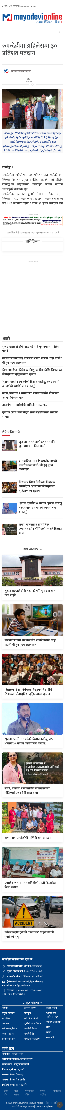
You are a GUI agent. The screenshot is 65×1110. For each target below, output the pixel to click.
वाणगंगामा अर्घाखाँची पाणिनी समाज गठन (25, 405)
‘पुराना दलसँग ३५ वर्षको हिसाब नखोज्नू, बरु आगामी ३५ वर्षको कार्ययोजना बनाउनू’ (30, 384)
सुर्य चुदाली (13, 1069)
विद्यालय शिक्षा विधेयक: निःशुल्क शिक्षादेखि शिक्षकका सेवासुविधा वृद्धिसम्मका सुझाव (32, 372)
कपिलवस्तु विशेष (9, 1029)
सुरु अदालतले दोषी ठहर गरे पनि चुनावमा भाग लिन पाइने (30, 349)
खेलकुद (27, 1013)
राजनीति (6, 1018)
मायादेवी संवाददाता (21, 71)
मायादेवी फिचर (30, 1029)
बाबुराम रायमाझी (15, 1064)
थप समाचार (32, 549)
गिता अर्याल (14, 1080)
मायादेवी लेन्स (30, 1034)
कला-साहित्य (8, 1034)
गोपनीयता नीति (29, 1093)
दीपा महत (13, 1075)
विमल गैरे (14, 1085)
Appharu (48, 1107)
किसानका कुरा (8, 1039)
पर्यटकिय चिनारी (31, 1018)
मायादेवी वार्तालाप (32, 1039)
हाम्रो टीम (6, 1093)
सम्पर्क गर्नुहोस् (43, 1093)
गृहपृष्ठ (5, 1008)
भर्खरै (6, 338)
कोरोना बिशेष (30, 1008)
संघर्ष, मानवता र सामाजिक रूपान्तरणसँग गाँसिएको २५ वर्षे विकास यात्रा (30, 395)
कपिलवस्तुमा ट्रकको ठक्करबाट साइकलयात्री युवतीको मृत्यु (29, 934)
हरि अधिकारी (12, 1054)
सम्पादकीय (50, 1037)
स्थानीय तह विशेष (53, 1022)
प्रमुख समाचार (8, 1013)
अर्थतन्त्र (5, 1024)
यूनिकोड (57, 1091)
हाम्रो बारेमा (16, 1093)
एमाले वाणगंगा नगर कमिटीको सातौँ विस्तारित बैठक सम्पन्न (30, 885)
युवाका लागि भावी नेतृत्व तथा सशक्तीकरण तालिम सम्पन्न (30, 414)
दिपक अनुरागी (17, 1059)
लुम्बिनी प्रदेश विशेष (32, 1024)
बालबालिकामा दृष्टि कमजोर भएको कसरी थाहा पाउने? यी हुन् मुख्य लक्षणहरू (32, 360)
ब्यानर (48, 1032)
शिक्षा (48, 1027)
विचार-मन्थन (51, 1008)
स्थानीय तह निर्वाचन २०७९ (52, 1015)
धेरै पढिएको (11, 432)
